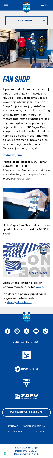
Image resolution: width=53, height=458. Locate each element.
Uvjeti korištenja (34, 426)
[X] (26, 331)
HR (42, 5)
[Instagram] (17, 331)
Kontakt (13, 426)
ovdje (39, 287)
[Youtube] (36, 331)
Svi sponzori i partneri (26, 412)
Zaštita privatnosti (18, 431)
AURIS (35, 454)
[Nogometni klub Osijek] (26, 7)
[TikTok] (45, 331)
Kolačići (40, 431)
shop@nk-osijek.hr (19, 302)
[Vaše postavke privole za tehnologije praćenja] (5, 453)
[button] (26, 20)
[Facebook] (7, 331)
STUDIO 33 (32, 451)
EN (48, 5)
